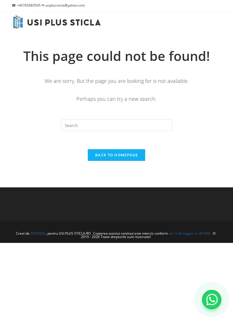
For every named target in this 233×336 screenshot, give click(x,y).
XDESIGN (37, 233)
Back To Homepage (116, 154)
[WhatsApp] (211, 299)
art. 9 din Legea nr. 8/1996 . (191, 233)
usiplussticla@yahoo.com (65, 5)
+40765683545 (29, 5)
